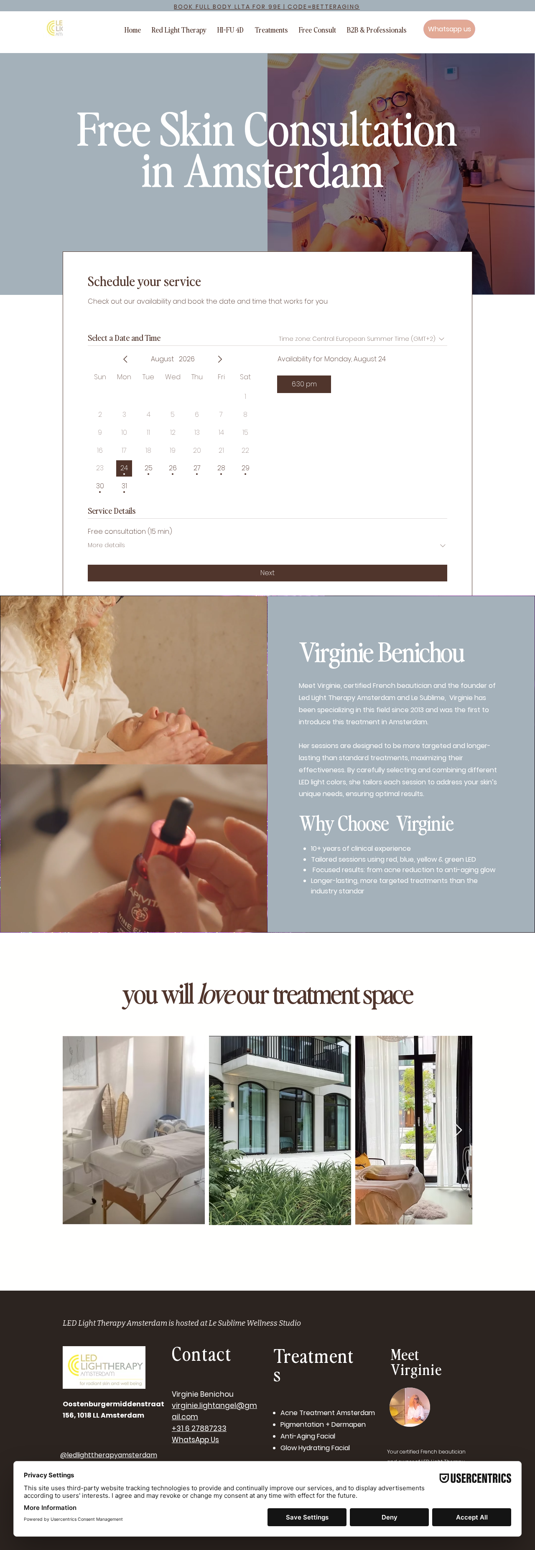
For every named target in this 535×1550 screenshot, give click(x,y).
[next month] (220, 359)
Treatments (314, 1364)
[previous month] (125, 359)
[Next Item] (458, 1130)
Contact (202, 1353)
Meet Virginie (416, 1361)
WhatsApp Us (195, 1440)
